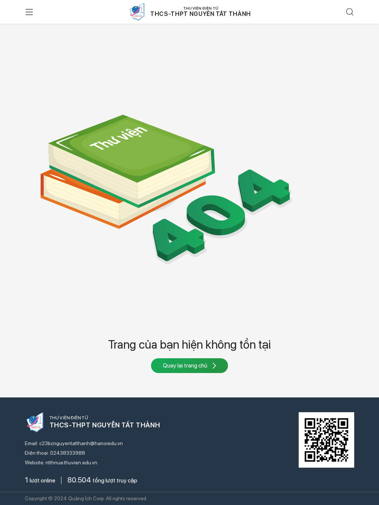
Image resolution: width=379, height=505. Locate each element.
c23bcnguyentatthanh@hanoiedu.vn (81, 443)
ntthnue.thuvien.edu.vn (71, 462)
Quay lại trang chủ (185, 365)
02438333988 (67, 453)
